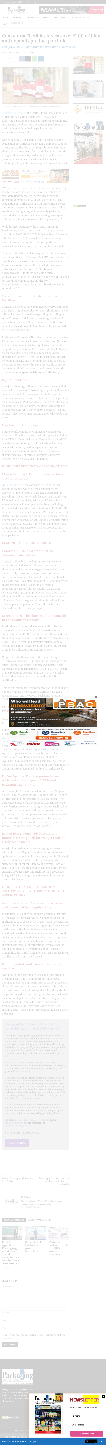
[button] (53, 1441)
